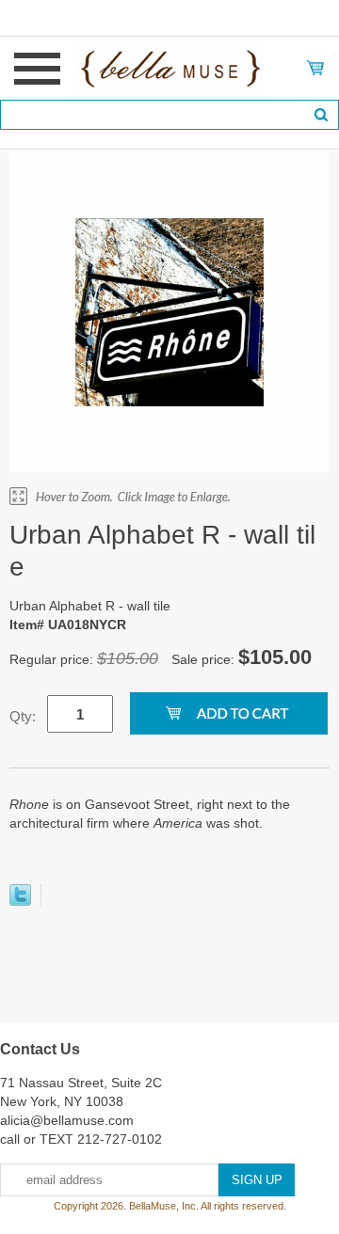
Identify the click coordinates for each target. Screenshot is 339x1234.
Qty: (22, 716)
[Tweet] (20, 901)
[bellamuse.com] (170, 66)
